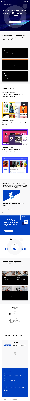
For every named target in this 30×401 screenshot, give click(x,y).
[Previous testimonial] (4, 321)
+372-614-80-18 (7, 389)
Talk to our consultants (8, 230)
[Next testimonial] (26, 321)
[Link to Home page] (3, 1)
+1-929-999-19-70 (7, 390)
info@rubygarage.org (7, 393)
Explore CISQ (17, 230)
